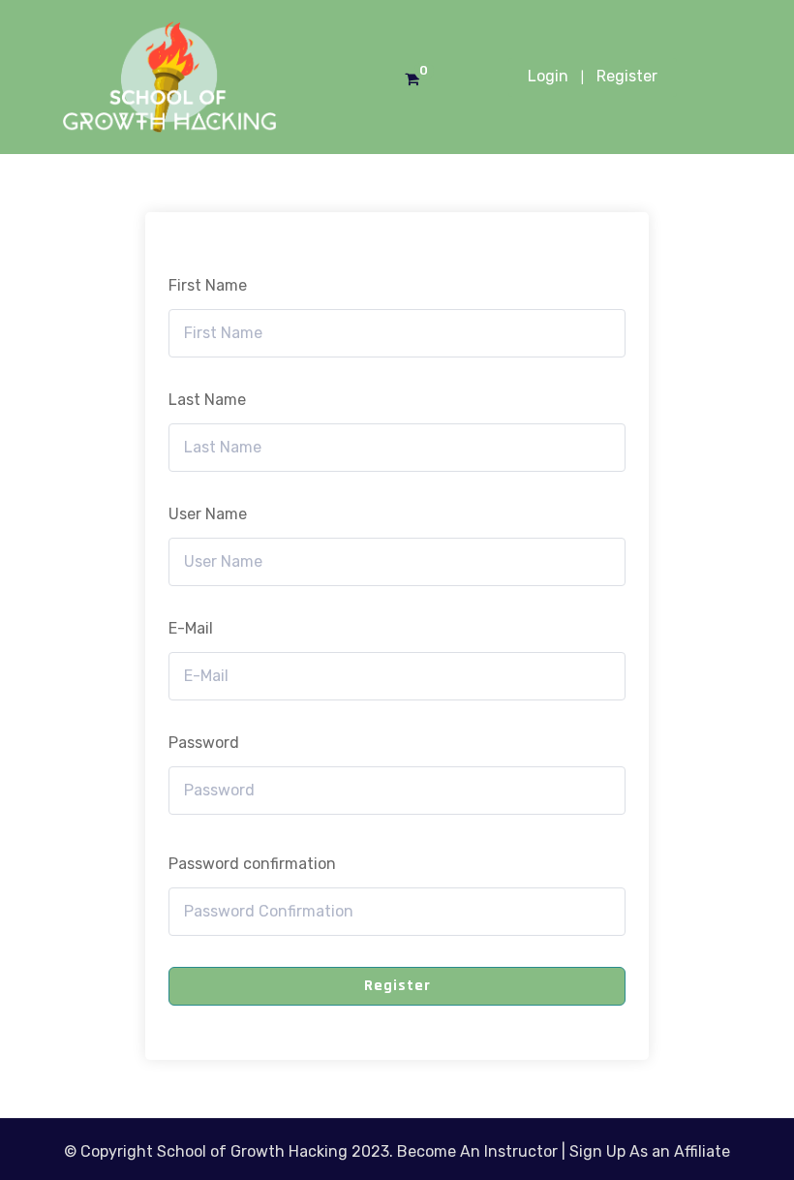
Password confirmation (252, 863)
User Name (207, 514)
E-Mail (190, 628)
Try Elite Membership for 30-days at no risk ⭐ (399, 33)
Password (203, 742)
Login (548, 76)
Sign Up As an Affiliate (649, 1151)
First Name (207, 285)
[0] (412, 79)
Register (626, 76)
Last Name (207, 399)
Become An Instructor (477, 1151)
